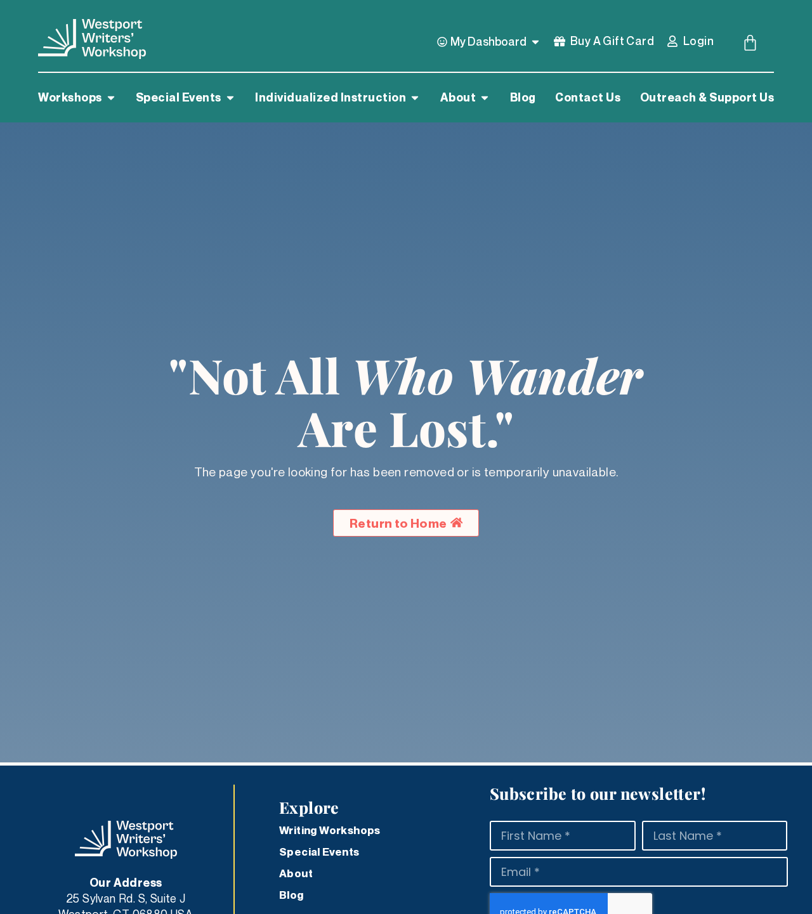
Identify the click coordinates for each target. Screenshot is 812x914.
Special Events (319, 851)
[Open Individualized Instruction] (415, 97)
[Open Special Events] (230, 97)
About (296, 873)
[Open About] (484, 97)
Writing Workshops (330, 830)
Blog (291, 895)
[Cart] (750, 43)
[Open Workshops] (111, 97)
